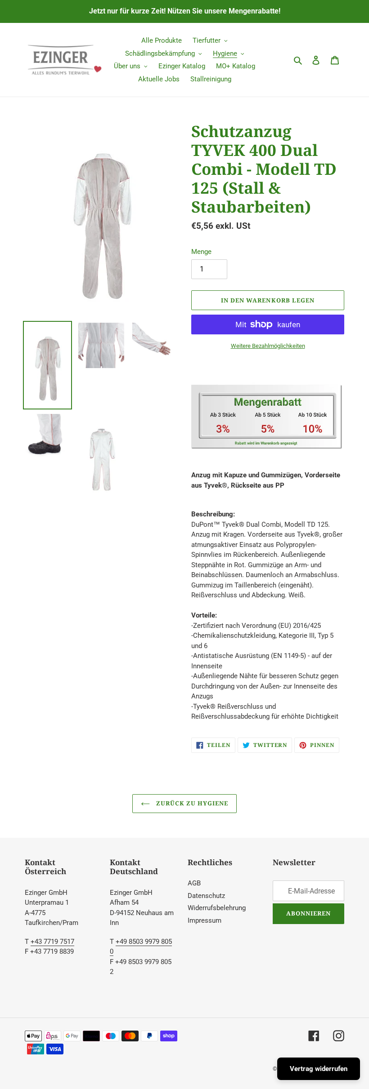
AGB (194, 883)
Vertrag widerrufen (318, 1069)
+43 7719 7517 (52, 942)
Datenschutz (206, 896)
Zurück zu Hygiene (191, 803)
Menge (201, 252)
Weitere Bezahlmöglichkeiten (268, 345)
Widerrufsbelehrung (217, 908)
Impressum (204, 920)
